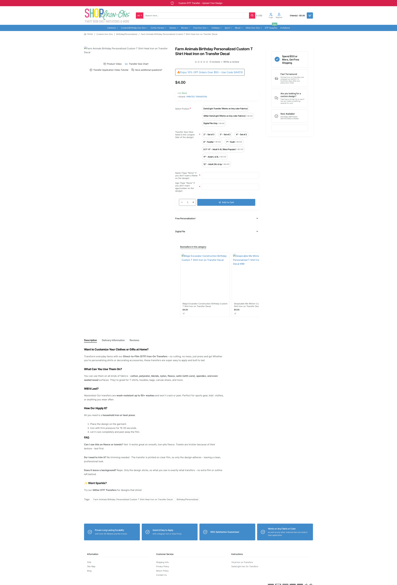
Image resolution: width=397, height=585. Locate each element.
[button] (226, 202)
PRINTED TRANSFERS (196, 96)
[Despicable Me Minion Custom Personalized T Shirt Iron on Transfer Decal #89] (256, 277)
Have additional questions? (148, 70)
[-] (181, 202)
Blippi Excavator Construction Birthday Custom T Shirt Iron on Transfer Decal (205, 304)
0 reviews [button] (215, 61)
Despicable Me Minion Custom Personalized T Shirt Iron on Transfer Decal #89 (256, 304)
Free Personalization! (185, 218)
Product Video (114, 63)
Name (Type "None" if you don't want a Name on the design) (186, 175)
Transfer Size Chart (138, 63)
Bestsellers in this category (193, 246)
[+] (193, 202)
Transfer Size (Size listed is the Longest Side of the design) (185, 134)
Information (92, 554)
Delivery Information (113, 340)
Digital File (180, 231)
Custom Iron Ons (104, 34)
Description (90, 340)
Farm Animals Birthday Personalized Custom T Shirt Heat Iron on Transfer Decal (133, 499)
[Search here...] (252, 15)
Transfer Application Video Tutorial (110, 70)
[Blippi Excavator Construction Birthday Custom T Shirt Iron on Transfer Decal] (205, 277)
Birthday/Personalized (126, 34)
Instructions (237, 554)
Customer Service (165, 554)
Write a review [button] (231, 61)
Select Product (182, 108)
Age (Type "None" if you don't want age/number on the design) (185, 187)
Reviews (134, 340)
